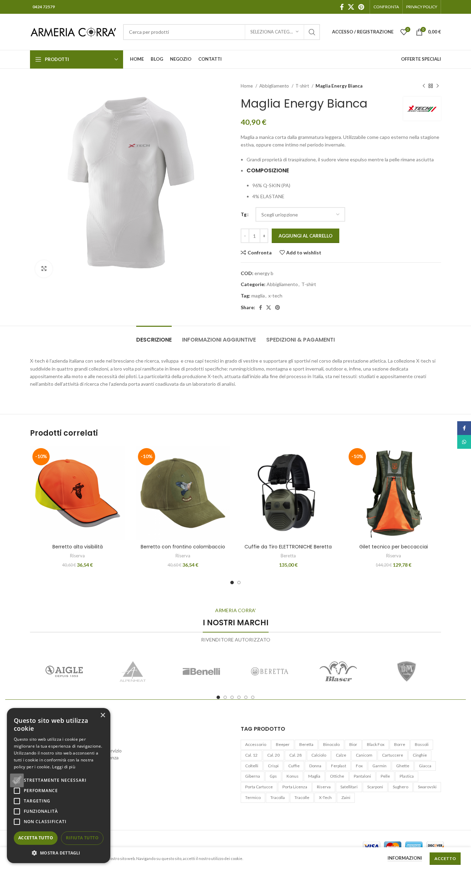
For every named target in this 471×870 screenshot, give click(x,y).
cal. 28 (295, 755)
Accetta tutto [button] (35, 838)
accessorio (255, 744)
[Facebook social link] (342, 7)
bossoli (422, 744)
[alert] (58, 785)
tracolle (301, 797)
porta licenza (294, 786)
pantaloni (362, 776)
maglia (258, 296)
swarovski (427, 786)
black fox (375, 744)
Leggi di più (63, 767)
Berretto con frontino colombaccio (183, 546)
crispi (273, 765)
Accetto (445, 858)
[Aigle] (64, 671)
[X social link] (351, 7)
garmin (379, 765)
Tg (244, 214)
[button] (58, 852)
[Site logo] (73, 31)
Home (247, 86)
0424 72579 (43, 6)
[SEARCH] (312, 32)
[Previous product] (423, 86)
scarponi (375, 786)
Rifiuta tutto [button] (82, 838)
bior (353, 744)
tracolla (277, 797)
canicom (364, 755)
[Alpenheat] (133, 671)
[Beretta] (270, 671)
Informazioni (405, 858)
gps (273, 776)
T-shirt (302, 86)
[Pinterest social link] (361, 7)
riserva (324, 786)
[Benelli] (201, 671)
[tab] (154, 336)
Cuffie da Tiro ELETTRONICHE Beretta (288, 546)
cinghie (420, 755)
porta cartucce (259, 786)
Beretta (288, 555)
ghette (402, 765)
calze (341, 755)
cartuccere (392, 755)
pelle (385, 776)
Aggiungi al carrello (305, 236)
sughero (400, 786)
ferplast (338, 765)
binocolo (331, 744)
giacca (425, 765)
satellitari (349, 786)
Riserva (77, 555)
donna (315, 765)
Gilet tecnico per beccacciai (393, 546)
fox (359, 765)
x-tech (275, 296)
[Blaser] (338, 671)
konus (293, 776)
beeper (283, 744)
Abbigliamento (274, 86)
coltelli (251, 765)
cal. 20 (273, 755)
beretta (306, 744)
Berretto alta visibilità (77, 546)
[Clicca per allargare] (43, 268)
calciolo (318, 755)
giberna (252, 776)
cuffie (294, 765)
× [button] (102, 715)
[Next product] (437, 86)
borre (399, 744)
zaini (345, 797)
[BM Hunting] (406, 671)
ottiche (337, 776)
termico (253, 797)
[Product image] (393, 493)
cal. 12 (251, 755)
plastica (407, 776)
